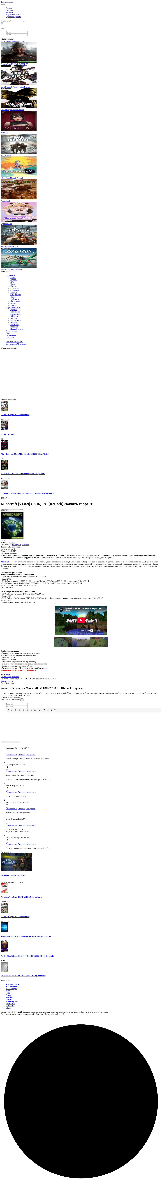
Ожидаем (9, 10)
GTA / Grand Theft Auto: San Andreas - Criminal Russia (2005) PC (28, 493)
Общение (14, 327)
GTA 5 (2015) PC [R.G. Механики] (15, 415)
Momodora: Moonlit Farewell (12, 178)
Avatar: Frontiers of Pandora (11, 269)
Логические (15, 301)
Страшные (14, 290)
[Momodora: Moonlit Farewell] (19, 176)
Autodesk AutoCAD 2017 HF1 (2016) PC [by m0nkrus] (23, 976)
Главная (9, 8)
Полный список (16, 329)
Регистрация (6, 41)
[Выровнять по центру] (23, 710)
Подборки (10, 337)
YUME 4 (4, 132)
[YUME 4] (19, 130)
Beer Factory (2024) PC (10, 246)
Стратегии (14, 288)
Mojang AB (16, 545)
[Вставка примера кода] (48, 710)
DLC (8, 333)
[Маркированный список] (31, 710)
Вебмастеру (15, 325)
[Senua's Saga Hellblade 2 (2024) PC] (19, 62)
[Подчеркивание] (15, 710)
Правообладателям (13, 17)
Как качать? (10, 12)
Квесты (13, 286)
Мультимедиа (15, 314)
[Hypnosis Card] (19, 222)
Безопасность (15, 320)
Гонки (12, 284)
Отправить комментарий (10, 742)
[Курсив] (11, 710)
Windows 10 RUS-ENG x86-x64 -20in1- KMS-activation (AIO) (26, 936)
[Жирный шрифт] (8, 710)
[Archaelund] (19, 199)
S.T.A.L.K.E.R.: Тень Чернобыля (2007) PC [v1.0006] (23, 474)
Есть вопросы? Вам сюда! (16, 344)
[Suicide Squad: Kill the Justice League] (19, 85)
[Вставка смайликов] (40, 710)
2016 (8, 675)
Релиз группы (11, 331)
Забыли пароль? (18, 41)
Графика (13, 310)
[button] (81, 25)
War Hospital (6, 155)
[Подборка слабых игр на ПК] (16, 870)
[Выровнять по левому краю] (20, 710)
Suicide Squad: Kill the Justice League (15, 87)
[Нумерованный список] (35, 710)
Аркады (13, 293)
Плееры (13, 318)
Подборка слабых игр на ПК (13, 875)
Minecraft (5, 562)
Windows (14, 322)
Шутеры (13, 280)
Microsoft (25, 545)
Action (13, 278)
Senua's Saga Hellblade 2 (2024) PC (14, 64)
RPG (12, 282)
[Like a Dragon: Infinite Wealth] (19, 108)
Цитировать (30, 755)
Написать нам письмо (14, 342)
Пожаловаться (11, 755)
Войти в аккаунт (7, 39)
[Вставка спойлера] (51, 710)
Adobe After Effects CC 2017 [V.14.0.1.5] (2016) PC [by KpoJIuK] (27, 956)
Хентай (13, 305)
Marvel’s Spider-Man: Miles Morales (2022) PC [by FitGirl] (25, 454)
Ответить (21, 755)
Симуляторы (15, 295)
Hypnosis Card (6, 224)
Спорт (13, 297)
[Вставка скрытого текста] (55, 710)
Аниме (13, 303)
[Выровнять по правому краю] (27, 710)
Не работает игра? (13, 15)
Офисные (14, 316)
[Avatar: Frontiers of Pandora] (19, 267)
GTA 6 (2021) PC (8, 434)
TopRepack (7, 2)
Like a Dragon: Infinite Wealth (12, 110)
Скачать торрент (7, 681)
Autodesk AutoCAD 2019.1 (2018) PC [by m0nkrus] (22, 897)
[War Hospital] (19, 153)
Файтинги (14, 299)
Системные (15, 312)
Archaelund (5, 201)
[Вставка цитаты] (44, 710)
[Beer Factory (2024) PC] (19, 244)
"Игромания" (11, 335)
